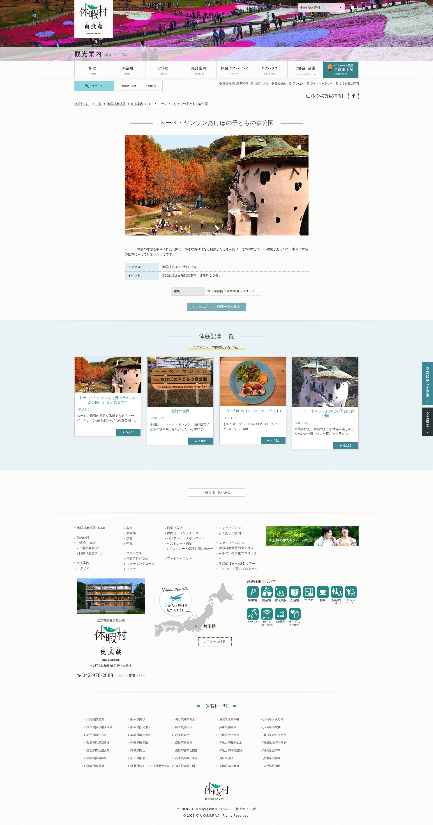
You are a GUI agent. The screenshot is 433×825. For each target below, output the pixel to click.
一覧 (98, 104)
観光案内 (280, 83)
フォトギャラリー (321, 83)
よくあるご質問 (349, 83)
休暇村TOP (82, 104)
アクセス (298, 83)
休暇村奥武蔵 (116, 104)
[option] (217, 185)
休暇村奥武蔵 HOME (235, 83)
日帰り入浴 (261, 83)
